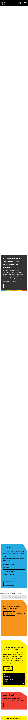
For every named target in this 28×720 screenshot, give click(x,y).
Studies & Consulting (9, 574)
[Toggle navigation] (25, 3)
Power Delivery (7, 567)
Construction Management (11, 578)
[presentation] (3, 634)
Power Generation (8, 571)
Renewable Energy (8, 564)
